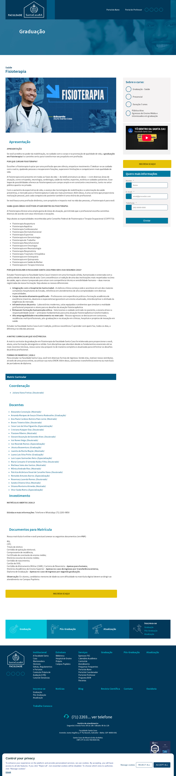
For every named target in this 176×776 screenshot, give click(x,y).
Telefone (131, 203)
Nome (130, 181)
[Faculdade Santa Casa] (26, 16)
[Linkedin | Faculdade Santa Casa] (156, 9)
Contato (128, 688)
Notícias (60, 688)
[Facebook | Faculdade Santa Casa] (147, 9)
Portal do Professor (133, 9)
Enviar (146, 220)
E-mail (130, 192)
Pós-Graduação (68, 629)
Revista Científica (110, 688)
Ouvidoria (151, 688)
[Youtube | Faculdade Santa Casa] (161, 9)
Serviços (82, 652)
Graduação (32, 31)
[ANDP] (160, 748)
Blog (80, 688)
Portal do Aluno (112, 9)
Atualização (110, 629)
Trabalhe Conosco (42, 705)
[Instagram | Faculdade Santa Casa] (152, 9)
